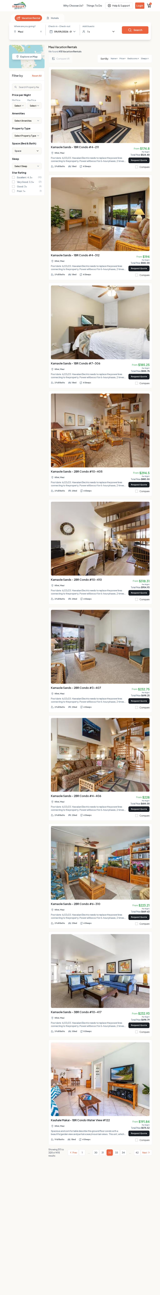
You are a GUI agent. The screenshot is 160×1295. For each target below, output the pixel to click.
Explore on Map (29, 56)
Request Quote (139, 160)
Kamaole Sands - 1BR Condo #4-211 (75, 147)
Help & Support (121, 5)
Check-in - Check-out (59, 26)
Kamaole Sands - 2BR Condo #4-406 (76, 796)
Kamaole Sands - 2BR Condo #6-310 (75, 904)
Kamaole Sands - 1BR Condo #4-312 (75, 255)
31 (103, 1152)
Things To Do (94, 5)
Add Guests (88, 26)
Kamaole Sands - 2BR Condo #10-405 (76, 471)
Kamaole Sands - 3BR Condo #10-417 (76, 1012)
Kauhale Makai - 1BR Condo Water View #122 (80, 1120)
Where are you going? (25, 26)
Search (138, 30)
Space (18, 150)
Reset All (37, 75)
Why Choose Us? (73, 5)
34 (123, 1152)
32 (109, 1152)
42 (137, 1152)
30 (95, 1152)
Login (139, 5)
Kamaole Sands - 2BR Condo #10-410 (76, 579)
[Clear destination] (41, 32)
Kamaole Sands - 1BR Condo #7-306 (75, 363)
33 (116, 1152)
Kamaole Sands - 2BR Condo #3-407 (76, 687)
